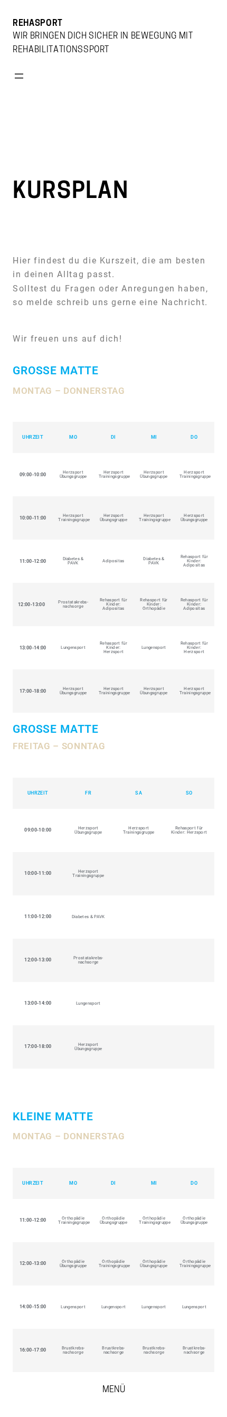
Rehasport (38, 24)
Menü (113, 1390)
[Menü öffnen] (19, 76)
